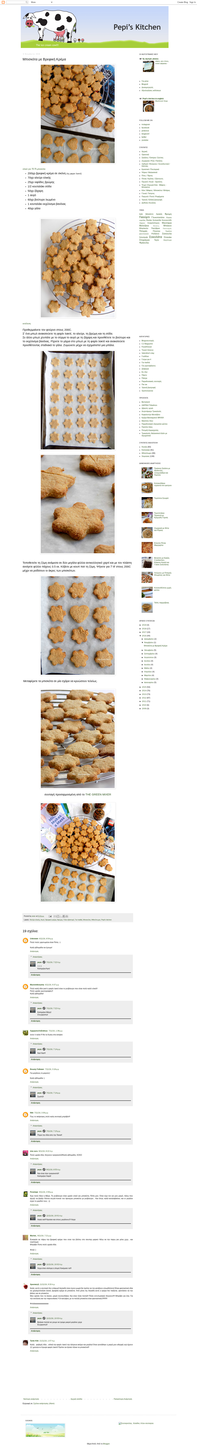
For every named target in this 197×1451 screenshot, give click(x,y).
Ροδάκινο (155, 234)
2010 (144, 705)
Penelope (34, 1192)
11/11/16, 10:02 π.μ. (54, 1264)
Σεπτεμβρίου (149, 654)
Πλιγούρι (156, 231)
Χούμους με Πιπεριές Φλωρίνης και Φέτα (163, 574)
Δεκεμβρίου (149, 639)
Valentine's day (148, 353)
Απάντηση (34, 951)
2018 (144, 629)
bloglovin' (146, 134)
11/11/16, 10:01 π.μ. (54, 1216)
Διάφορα (145, 369)
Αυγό (42, 920)
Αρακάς (159, 214)
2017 (144, 632)
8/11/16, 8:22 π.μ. (46, 1151)
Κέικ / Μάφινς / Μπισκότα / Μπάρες (156, 190)
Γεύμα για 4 (146, 359)
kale (141, 214)
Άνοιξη (144, 447)
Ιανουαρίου (149, 682)
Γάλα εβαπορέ (68, 920)
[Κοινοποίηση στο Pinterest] (66, 916)
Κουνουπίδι (167, 220)
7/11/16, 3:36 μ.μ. (41, 1113)
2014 (144, 691)
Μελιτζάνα (144, 225)
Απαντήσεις (37, 957)
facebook (145, 128)
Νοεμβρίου (149, 642)
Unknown (34, 939)
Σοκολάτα (155, 237)
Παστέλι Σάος (147, 427)
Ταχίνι (156, 240)
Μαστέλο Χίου (147, 421)
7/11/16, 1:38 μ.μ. (56, 1031)
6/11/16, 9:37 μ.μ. (52, 985)
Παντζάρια (155, 228)
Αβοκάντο (149, 214)
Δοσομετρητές (147, 87)
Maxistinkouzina (37, 985)
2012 (144, 698)
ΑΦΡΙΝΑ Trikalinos (149, 405)
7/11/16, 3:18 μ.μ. (52, 1069)
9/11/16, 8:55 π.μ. (53, 1170)
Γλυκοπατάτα (157, 217)
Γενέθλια (145, 356)
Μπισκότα (86, 920)
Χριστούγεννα (147, 391)
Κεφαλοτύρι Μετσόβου (151, 415)
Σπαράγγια (144, 240)
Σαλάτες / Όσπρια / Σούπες (152, 158)
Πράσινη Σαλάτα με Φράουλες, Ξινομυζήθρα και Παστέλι (162, 471)
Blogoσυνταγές (148, 341)
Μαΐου (147, 668)
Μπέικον (167, 225)
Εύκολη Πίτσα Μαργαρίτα (160, 544)
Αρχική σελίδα (76, 1399)
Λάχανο (142, 223)
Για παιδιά (78, 920)
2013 (144, 694)
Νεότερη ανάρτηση (31, 1399)
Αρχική (144, 151)
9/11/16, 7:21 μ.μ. (44, 1236)
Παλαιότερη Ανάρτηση (123, 1399)
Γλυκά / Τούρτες (148, 193)
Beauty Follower (37, 1069)
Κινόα (149, 220)
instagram (146, 124)
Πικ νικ (144, 384)
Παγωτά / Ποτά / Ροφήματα (153, 196)
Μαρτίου (148, 675)
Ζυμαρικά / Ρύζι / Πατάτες (152, 161)
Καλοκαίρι (146, 450)
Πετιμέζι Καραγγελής (150, 430)
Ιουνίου (147, 665)
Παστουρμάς (167, 228)
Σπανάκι (168, 237)
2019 (144, 625)
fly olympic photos (151, 59)
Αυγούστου (149, 657)
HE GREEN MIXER (99, 794)
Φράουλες (144, 242)
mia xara (34, 1151)
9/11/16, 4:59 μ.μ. (46, 1192)
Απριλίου (148, 672)
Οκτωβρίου (149, 650)
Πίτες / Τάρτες (147, 176)
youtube (145, 140)
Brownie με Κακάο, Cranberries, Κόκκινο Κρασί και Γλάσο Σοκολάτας (162, 561)
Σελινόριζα (143, 237)
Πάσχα (144, 378)
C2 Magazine (147, 344)
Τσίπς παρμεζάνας (161, 603)
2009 (144, 709)
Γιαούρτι (144, 217)
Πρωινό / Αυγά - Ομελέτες (152, 182)
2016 (144, 636)
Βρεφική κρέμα (50, 920)
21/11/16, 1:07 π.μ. (47, 1341)
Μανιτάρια (167, 223)
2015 (144, 687)
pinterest (145, 131)
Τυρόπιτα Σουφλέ (161, 498)
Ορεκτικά (145, 155)
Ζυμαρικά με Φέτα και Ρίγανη (161, 529)
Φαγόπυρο (167, 240)
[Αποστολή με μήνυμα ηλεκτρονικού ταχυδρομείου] (55, 916)
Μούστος (156, 226)
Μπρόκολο (143, 228)
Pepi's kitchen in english (153, 99)
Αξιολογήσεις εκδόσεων (151, 90)
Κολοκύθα (157, 220)
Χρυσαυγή (34, 1284)
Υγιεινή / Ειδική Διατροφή (152, 200)
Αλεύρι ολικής (35, 920)
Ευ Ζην (144, 372)
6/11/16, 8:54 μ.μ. (46, 939)
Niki (31, 1113)
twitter (144, 137)
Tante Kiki (34, 1341)
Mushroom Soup (161, 101)
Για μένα (145, 81)
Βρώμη (59, 920)
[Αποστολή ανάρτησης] (50, 916)
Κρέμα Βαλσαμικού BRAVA (153, 418)
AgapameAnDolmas (39, 1031)
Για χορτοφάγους (149, 366)
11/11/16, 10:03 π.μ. (54, 1318)
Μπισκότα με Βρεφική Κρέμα (155, 646)
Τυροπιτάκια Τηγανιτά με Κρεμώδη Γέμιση (161, 515)
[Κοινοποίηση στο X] (60, 916)
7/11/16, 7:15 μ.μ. (53, 1131)
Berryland (146, 402)
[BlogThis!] (58, 916)
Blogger (106, 1444)
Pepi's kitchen (106, 920)
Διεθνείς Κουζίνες (149, 203)
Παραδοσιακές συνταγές (152, 381)
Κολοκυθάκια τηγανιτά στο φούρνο (163, 484)
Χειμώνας (145, 456)
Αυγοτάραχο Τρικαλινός (151, 411)
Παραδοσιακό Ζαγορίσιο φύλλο (154, 424)
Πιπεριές (143, 231)
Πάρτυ (144, 375)
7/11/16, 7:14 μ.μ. (53, 1049)
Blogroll (145, 84)
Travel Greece (147, 350)
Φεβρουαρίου (150, 679)
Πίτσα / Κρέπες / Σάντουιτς (152, 179)
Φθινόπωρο (95, 920)
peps (39, 962)
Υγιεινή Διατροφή (149, 387)
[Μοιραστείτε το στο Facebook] (63, 916)
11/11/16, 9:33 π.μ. (47, 1284)
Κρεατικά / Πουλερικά (150, 169)
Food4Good (147, 347)
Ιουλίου (147, 661)
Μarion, (33, 1236)
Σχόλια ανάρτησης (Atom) (43, 1403)
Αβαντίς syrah (147, 408)
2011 (144, 701)
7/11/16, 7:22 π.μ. (53, 962)
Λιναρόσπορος (153, 223)
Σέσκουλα (167, 233)
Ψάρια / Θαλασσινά (149, 172)
